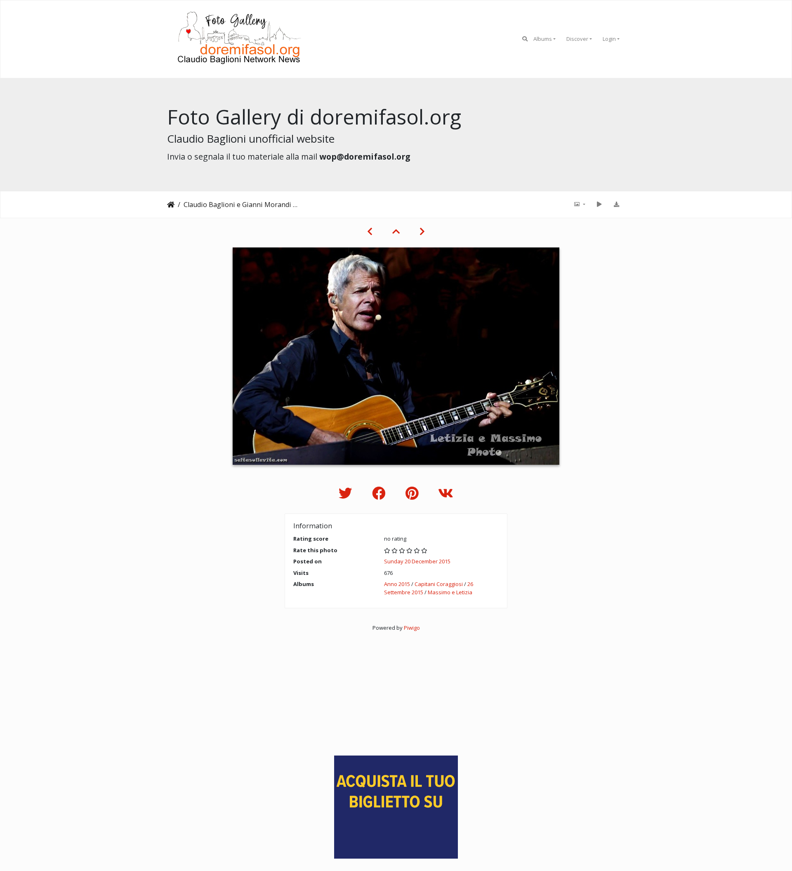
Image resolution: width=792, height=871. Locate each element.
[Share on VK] (446, 493)
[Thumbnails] (396, 231)
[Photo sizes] (579, 204)
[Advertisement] (396, 690)
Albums (542, 38)
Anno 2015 (397, 584)
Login (609, 38)
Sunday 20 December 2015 (417, 561)
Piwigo (412, 627)
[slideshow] (599, 204)
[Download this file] (616, 204)
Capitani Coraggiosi (439, 584)
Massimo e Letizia (450, 592)
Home (170, 205)
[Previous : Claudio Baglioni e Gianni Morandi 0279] (369, 231)
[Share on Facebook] (380, 493)
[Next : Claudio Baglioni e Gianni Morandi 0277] (422, 231)
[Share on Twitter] (347, 493)
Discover (577, 38)
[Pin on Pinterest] (413, 493)
